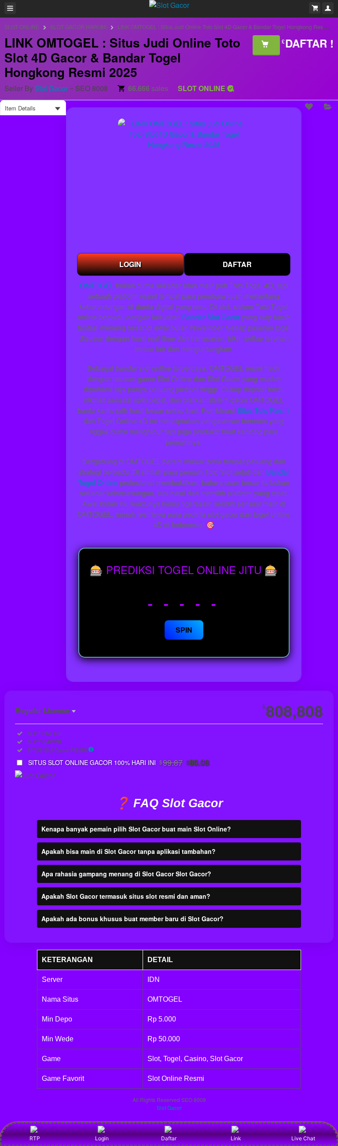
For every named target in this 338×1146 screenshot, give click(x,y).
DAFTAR (237, 264)
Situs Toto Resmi (263, 410)
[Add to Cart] (266, 45)
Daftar (168, 1138)
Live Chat (303, 1138)
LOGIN (130, 264)
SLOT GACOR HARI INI (78, 26)
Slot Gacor (51, 88)
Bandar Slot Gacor (211, 317)
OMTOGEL (97, 285)
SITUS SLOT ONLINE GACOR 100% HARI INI (118, 762)
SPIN (184, 630)
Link (236, 1138)
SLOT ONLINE (21, 26)
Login (102, 1138)
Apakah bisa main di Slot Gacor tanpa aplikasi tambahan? (128, 851)
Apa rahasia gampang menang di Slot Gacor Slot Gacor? (126, 873)
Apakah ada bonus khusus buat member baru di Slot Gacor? (132, 918)
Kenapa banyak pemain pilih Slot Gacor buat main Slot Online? (136, 828)
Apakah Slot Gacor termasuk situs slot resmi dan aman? (125, 896)
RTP (34, 1138)
